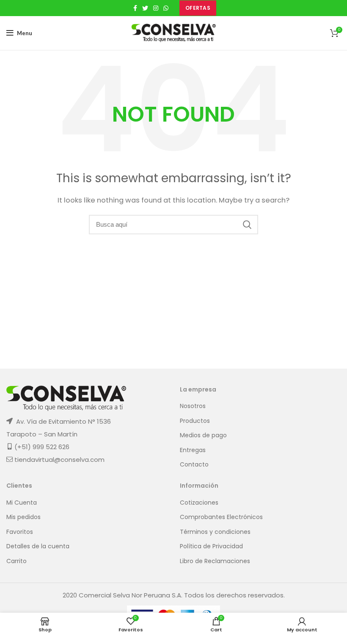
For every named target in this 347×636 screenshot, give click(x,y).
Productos (195, 421)
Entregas (193, 450)
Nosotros (193, 406)
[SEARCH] (246, 224)
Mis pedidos (23, 517)
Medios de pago (203, 435)
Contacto (194, 465)
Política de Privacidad (211, 546)
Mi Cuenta (21, 503)
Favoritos (19, 532)
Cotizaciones (199, 503)
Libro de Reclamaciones (215, 561)
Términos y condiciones (215, 532)
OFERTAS (197, 7)
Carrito (16, 561)
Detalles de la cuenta (37, 546)
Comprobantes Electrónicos (221, 517)
